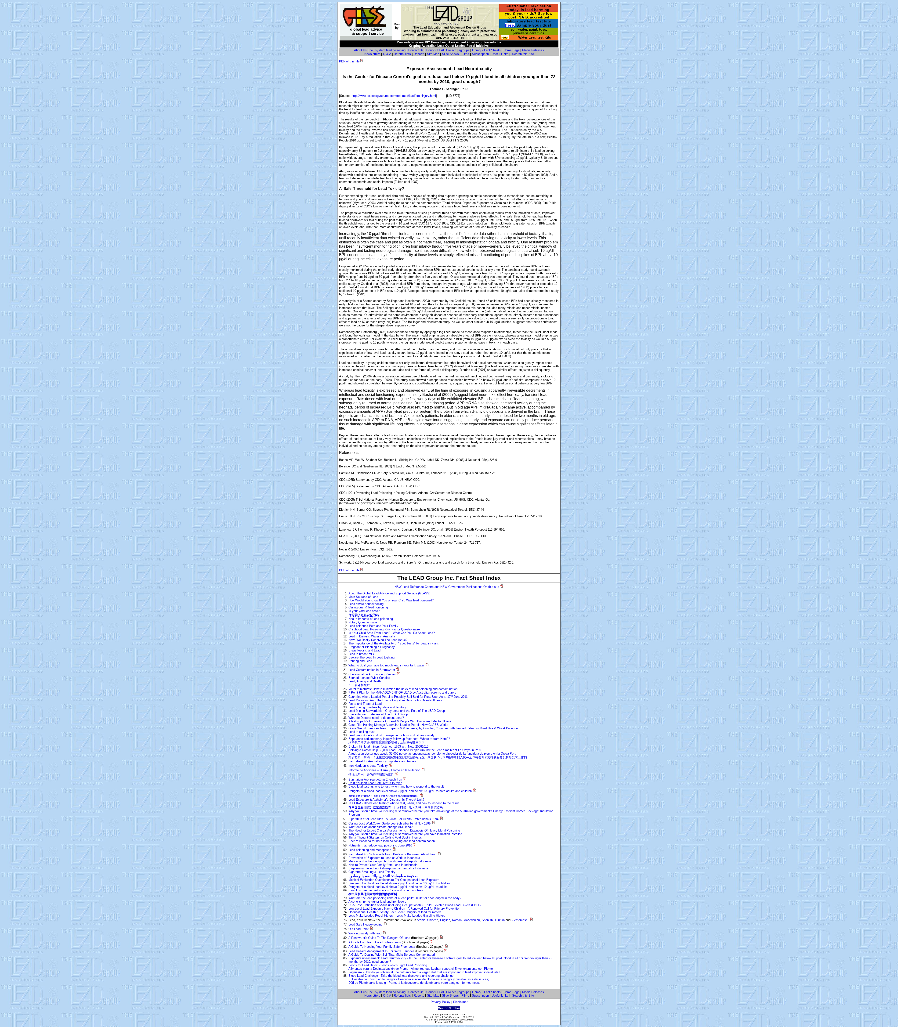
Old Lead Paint (358, 929)
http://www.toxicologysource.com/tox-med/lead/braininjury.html (393, 96)
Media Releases (533, 50)
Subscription (480, 54)
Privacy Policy (440, 1002)
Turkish (500, 920)
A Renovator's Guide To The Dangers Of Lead (379, 938)
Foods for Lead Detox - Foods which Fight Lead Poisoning (387, 965)
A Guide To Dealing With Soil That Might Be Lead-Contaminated (391, 954)
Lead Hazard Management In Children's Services (381, 951)
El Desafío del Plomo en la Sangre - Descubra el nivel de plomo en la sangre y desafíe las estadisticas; (418, 979)
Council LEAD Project (441, 50)
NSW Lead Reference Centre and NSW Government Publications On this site (447, 587)
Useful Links (500, 54)
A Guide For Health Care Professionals (374, 942)
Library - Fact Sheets (486, 50)
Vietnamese (519, 920)
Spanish (487, 920)
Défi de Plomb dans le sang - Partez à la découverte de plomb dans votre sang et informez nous (413, 982)
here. (510, 25)
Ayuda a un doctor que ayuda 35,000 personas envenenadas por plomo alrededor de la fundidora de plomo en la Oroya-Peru (432, 753)
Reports (419, 54)
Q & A (387, 54)
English (445, 920)
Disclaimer (460, 1002)
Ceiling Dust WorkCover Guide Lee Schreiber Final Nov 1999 (389, 823)
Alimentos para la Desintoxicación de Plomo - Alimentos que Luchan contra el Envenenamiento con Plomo (420, 968)
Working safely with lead (364, 933)
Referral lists (402, 54)
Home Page (511, 50)
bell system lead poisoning (387, 50)
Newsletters (372, 54)
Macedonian (471, 920)
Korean (457, 920)
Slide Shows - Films (455, 54)
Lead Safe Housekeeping (365, 924)
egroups (464, 50)
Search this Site (523, 54)
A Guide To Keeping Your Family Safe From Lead (381, 946)
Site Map (433, 54)
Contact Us (416, 50)
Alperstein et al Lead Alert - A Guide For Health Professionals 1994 (393, 819)
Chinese (432, 920)
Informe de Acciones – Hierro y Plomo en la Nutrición (384, 770)
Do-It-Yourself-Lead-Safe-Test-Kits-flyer (375, 783)
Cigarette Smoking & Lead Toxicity (371, 872)
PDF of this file (349, 61)
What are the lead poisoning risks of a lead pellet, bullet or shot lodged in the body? (404, 898)
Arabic (421, 920)
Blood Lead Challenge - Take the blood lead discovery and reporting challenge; (401, 975)
